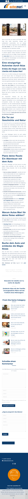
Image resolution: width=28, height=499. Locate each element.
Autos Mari (6, 56)
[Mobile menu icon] (25, 6)
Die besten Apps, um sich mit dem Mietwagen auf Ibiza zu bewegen (17, 333)
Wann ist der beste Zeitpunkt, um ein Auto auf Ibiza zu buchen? (17, 324)
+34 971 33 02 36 (17, 1)
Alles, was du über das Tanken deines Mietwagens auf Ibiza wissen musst (18, 307)
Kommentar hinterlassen (17, 271)
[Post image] (6, 307)
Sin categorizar (6, 25)
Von (19, 269)
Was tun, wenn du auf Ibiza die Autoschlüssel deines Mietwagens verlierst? (18, 342)
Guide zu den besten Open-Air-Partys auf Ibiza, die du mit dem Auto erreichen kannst (18, 315)
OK (13, 497)
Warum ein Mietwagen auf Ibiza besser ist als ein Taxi (18, 349)
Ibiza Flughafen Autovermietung (14, 488)
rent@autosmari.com (8, 460)
